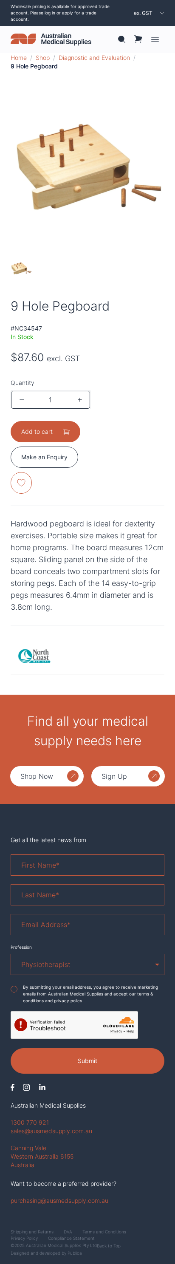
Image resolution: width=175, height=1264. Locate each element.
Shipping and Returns (32, 1231)
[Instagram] (26, 1087)
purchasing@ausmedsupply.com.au (59, 1200)
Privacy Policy (24, 1238)
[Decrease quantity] (21, 400)
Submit (87, 1060)
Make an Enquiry (44, 457)
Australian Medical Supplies (48, 1105)
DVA (68, 1231)
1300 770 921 (30, 1122)
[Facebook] (12, 1087)
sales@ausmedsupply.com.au (51, 1130)
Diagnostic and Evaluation (94, 57)
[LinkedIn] (42, 1087)
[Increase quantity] (80, 400)
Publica (75, 1253)
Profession (21, 947)
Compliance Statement (71, 1238)
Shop (43, 57)
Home (19, 57)
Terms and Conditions (104, 1231)
